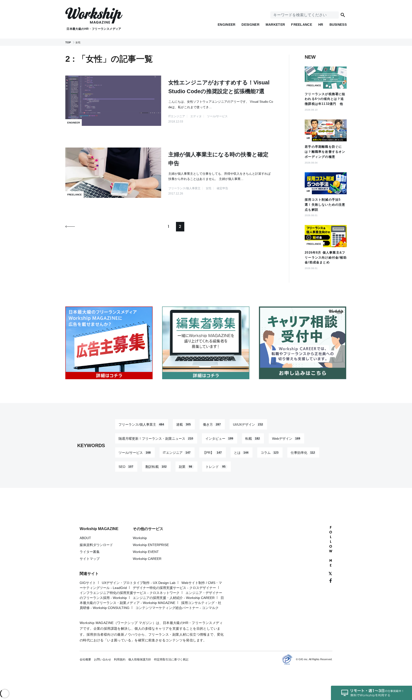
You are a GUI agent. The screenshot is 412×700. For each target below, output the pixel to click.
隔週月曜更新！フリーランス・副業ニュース (155, 438)
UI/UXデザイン (248, 424)
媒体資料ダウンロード (96, 545)
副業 (185, 466)
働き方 (212, 424)
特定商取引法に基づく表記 (171, 659)
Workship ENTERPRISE (151, 545)
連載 (183, 424)
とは (241, 452)
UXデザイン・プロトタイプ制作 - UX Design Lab (138, 583)
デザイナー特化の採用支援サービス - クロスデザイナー (174, 588)
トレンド (216, 466)
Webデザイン (286, 438)
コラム (269, 452)
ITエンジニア (177, 452)
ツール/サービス (134, 452)
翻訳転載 (156, 466)
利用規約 (119, 659)
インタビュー (219, 438)
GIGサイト (88, 583)
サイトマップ (90, 559)
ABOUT (85, 538)
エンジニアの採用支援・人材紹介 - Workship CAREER (174, 598)
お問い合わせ (102, 659)
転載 (252, 438)
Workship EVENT (146, 552)
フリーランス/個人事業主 (141, 424)
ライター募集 (90, 552)
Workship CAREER (147, 559)
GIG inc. (303, 659)
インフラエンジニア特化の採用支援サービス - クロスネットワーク (130, 593)
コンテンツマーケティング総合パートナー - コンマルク (177, 608)
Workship (140, 538)
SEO (125, 466)
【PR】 (212, 452)
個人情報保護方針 (139, 659)
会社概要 (85, 659)
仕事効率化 (303, 452)
